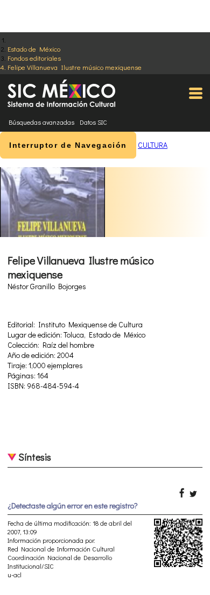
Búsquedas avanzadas (41, 122)
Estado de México (34, 48)
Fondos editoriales (34, 57)
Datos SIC (93, 122)
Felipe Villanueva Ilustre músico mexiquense (75, 66)
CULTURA (152, 145)
